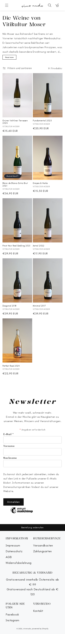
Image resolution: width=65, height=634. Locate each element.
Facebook (12, 614)
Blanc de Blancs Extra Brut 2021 (15, 184)
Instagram (12, 620)
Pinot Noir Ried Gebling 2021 (16, 246)
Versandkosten (43, 545)
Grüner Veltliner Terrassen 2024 (15, 121)
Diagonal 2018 (9, 306)
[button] (6, 5)
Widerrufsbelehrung (19, 563)
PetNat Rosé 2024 (11, 366)
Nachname (10, 457)
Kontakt (38, 611)
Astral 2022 (38, 246)
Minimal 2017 (39, 306)
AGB (9, 557)
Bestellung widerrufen (32, 527)
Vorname (8, 446)
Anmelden (13, 501)
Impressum (13, 545)
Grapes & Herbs (40, 183)
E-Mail (8, 434)
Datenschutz (14, 551)
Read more (9, 57)
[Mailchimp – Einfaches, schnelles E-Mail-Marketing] (21, 510)
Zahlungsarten (42, 551)
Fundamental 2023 (42, 120)
